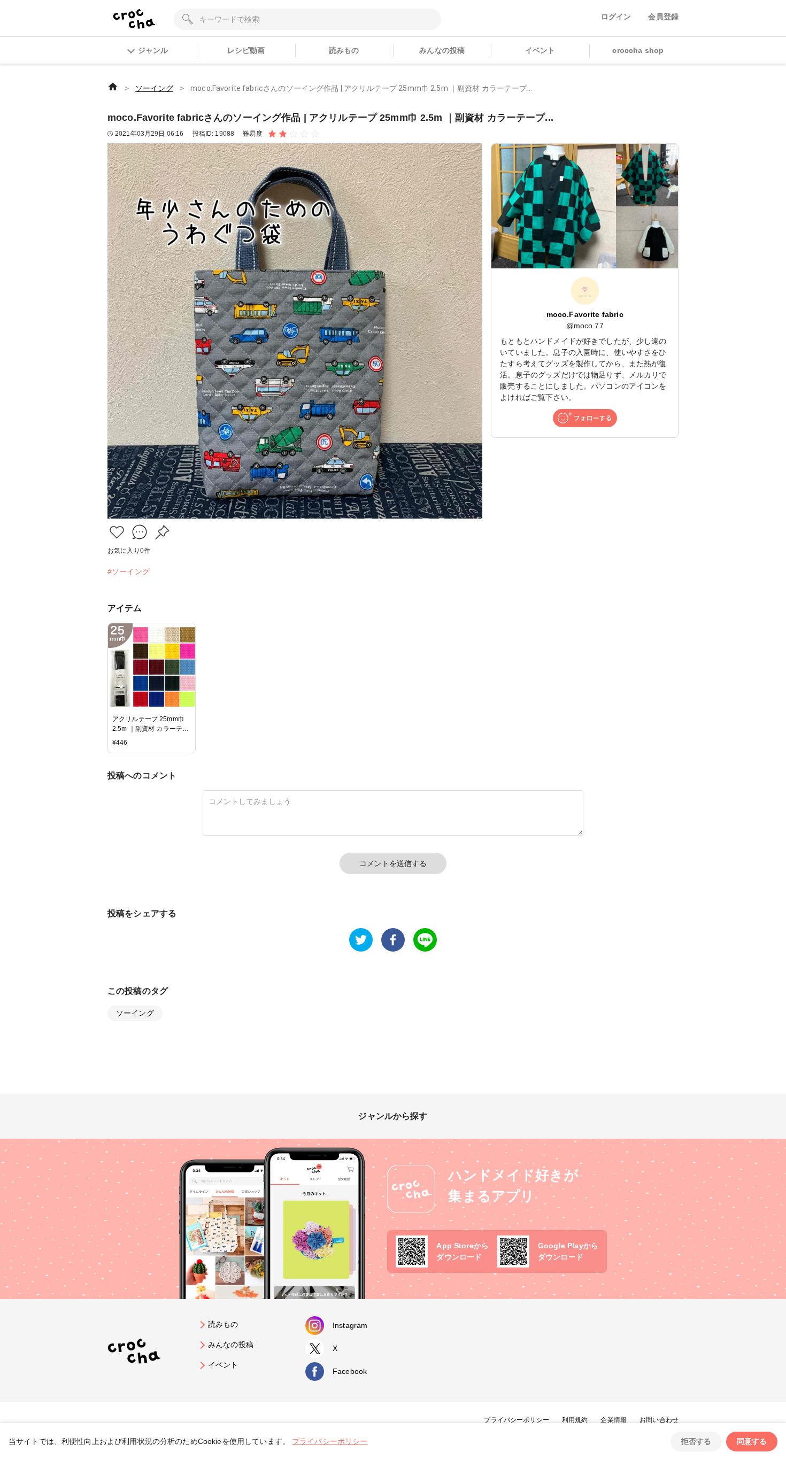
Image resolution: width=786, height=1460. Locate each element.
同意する (752, 1441)
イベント (540, 50)
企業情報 (613, 1420)
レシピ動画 (246, 50)
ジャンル (153, 50)
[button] (116, 532)
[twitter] (361, 940)
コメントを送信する (393, 863)
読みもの (344, 50)
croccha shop (638, 50)
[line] (425, 940)
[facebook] (393, 940)
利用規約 (575, 1420)
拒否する (696, 1441)
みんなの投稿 (442, 50)
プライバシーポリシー (516, 1420)
